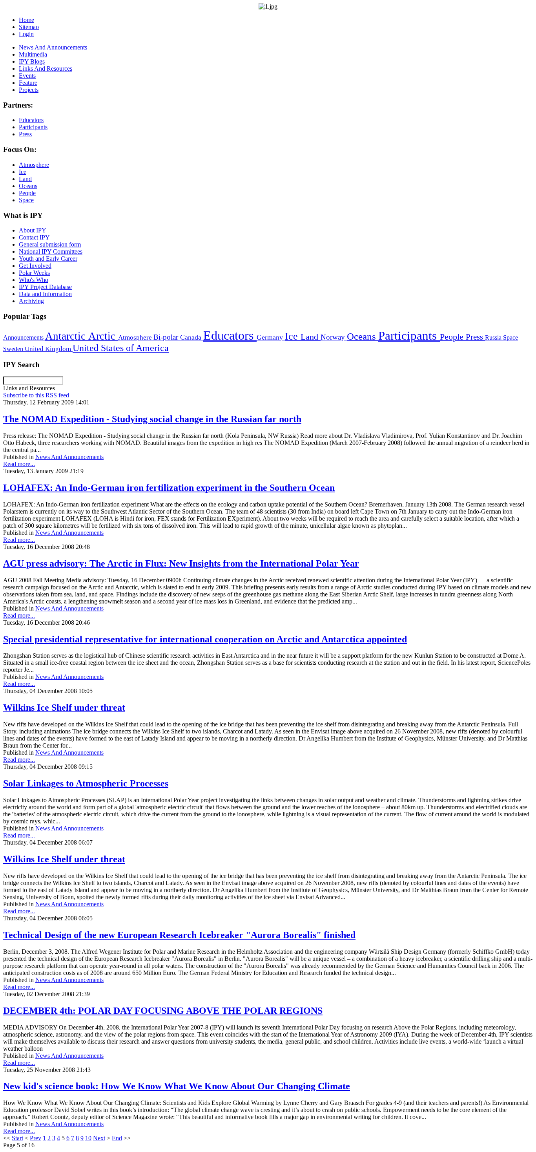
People (453, 337)
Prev (35, 1138)
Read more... (19, 464)
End (117, 1138)
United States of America (121, 348)
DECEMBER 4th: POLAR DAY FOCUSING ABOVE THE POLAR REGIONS (163, 1011)
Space (510, 337)
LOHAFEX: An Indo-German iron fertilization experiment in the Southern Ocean (169, 488)
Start (17, 1138)
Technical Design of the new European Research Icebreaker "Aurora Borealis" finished (179, 935)
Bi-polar (166, 337)
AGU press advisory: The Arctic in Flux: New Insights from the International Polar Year (181, 563)
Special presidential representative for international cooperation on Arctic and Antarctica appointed (205, 639)
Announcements (24, 337)
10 (88, 1138)
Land (311, 337)
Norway (334, 337)
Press (475, 337)
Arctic (103, 336)
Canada (191, 337)
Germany (271, 337)
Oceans (362, 336)
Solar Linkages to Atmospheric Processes (85, 783)
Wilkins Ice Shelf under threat (64, 707)
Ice (293, 336)
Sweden (14, 349)
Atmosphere (135, 337)
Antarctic (66, 336)
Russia (494, 337)
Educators (230, 335)
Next (99, 1138)
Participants (409, 335)
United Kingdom (49, 349)
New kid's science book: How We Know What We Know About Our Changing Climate (176, 1086)
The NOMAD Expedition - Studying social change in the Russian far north (152, 419)
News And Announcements (69, 456)
